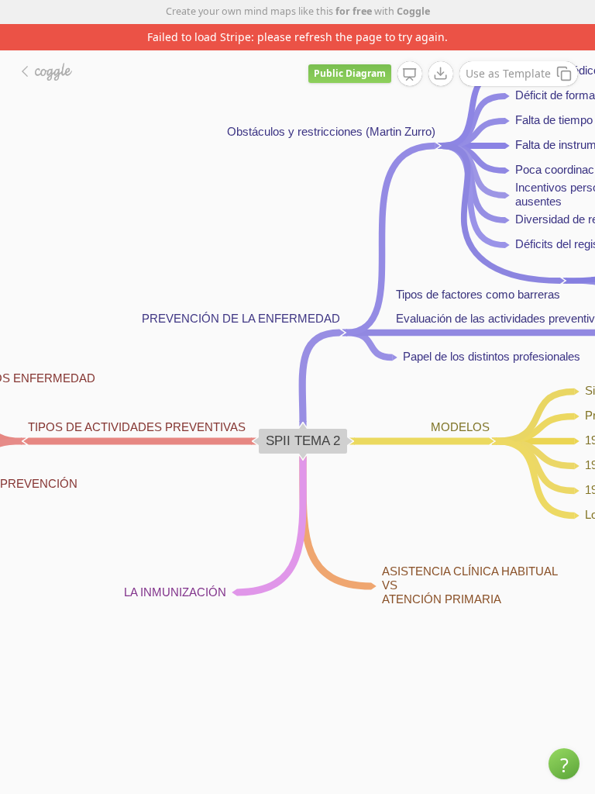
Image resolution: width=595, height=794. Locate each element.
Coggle (413, 11)
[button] (564, 763)
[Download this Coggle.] (440, 73)
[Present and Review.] (409, 74)
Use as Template (508, 73)
